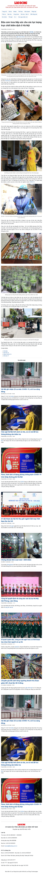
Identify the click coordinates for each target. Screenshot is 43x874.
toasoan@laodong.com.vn (10, 846)
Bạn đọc (10, 14)
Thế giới (10, 17)
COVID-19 (32, 182)
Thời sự (4, 14)
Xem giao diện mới (22, 17)
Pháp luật (34, 11)
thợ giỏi (12, 526)
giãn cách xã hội (20, 36)
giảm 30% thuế (29, 687)
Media (14, 11)
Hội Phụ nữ (8, 80)
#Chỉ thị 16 (6, 352)
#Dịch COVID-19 (7, 354)
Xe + (15, 17)
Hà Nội (31, 32)
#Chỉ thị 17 (6, 356)
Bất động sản (33, 14)
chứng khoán (10, 564)
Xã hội (10, 11)
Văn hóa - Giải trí (25, 14)
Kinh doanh (27, 11)
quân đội (17, 646)
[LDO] (21, 375)
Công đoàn (16, 14)
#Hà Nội (5, 351)
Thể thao (20, 11)
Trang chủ (4, 11)
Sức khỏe (4, 17)
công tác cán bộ (9, 607)
